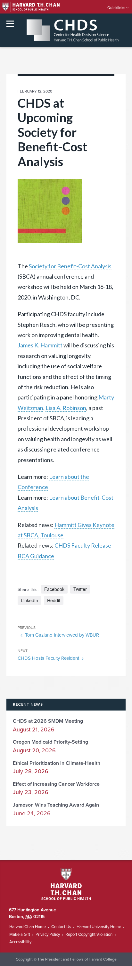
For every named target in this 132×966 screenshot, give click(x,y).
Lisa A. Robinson (65, 407)
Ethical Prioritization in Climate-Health (56, 763)
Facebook (54, 589)
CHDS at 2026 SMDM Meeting (48, 721)
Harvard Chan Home (27, 926)
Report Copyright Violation (88, 934)
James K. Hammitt (40, 345)
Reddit (53, 600)
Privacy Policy (48, 934)
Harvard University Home (99, 926)
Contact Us (61, 926)
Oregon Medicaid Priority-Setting (50, 742)
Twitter (80, 589)
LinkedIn (29, 600)
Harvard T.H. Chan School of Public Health (66, 884)
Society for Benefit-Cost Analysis (70, 266)
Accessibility (20, 941)
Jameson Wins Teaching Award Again (56, 805)
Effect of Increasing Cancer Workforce (56, 784)
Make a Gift (19, 934)
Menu (10, 24)
